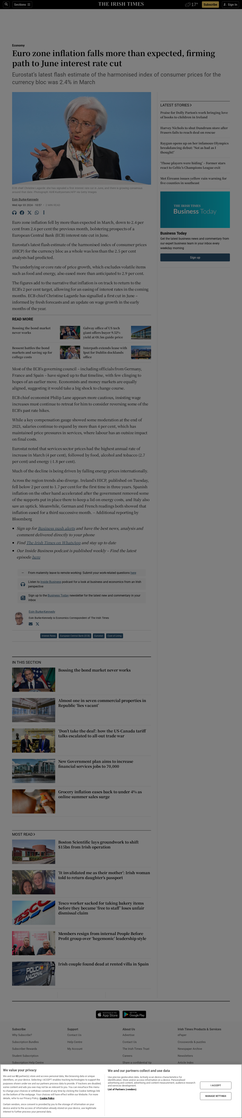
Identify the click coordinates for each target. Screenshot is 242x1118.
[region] (121, 1091)
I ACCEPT (216, 1085)
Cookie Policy (47, 1098)
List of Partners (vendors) (122, 1089)
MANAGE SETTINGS (215, 1096)
